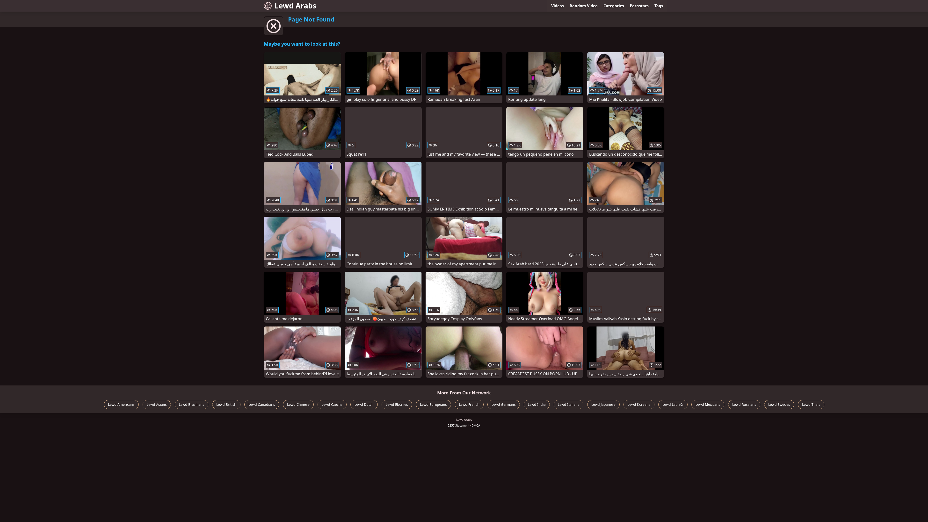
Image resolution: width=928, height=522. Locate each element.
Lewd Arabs (295, 6)
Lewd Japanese (603, 404)
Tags (658, 5)
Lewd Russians (744, 404)
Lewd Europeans (433, 404)
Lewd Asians (157, 404)
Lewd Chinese (298, 404)
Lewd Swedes (779, 404)
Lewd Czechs (332, 404)
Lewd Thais (811, 404)
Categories (613, 5)
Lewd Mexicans (708, 404)
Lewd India (537, 404)
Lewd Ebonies (397, 404)
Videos (557, 5)
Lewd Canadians (261, 404)
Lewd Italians (568, 404)
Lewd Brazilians (191, 404)
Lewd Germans (504, 404)
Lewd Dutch (364, 404)
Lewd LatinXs (672, 404)
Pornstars (639, 5)
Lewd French (469, 404)
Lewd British (226, 404)
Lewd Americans (121, 404)
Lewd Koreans (639, 404)
